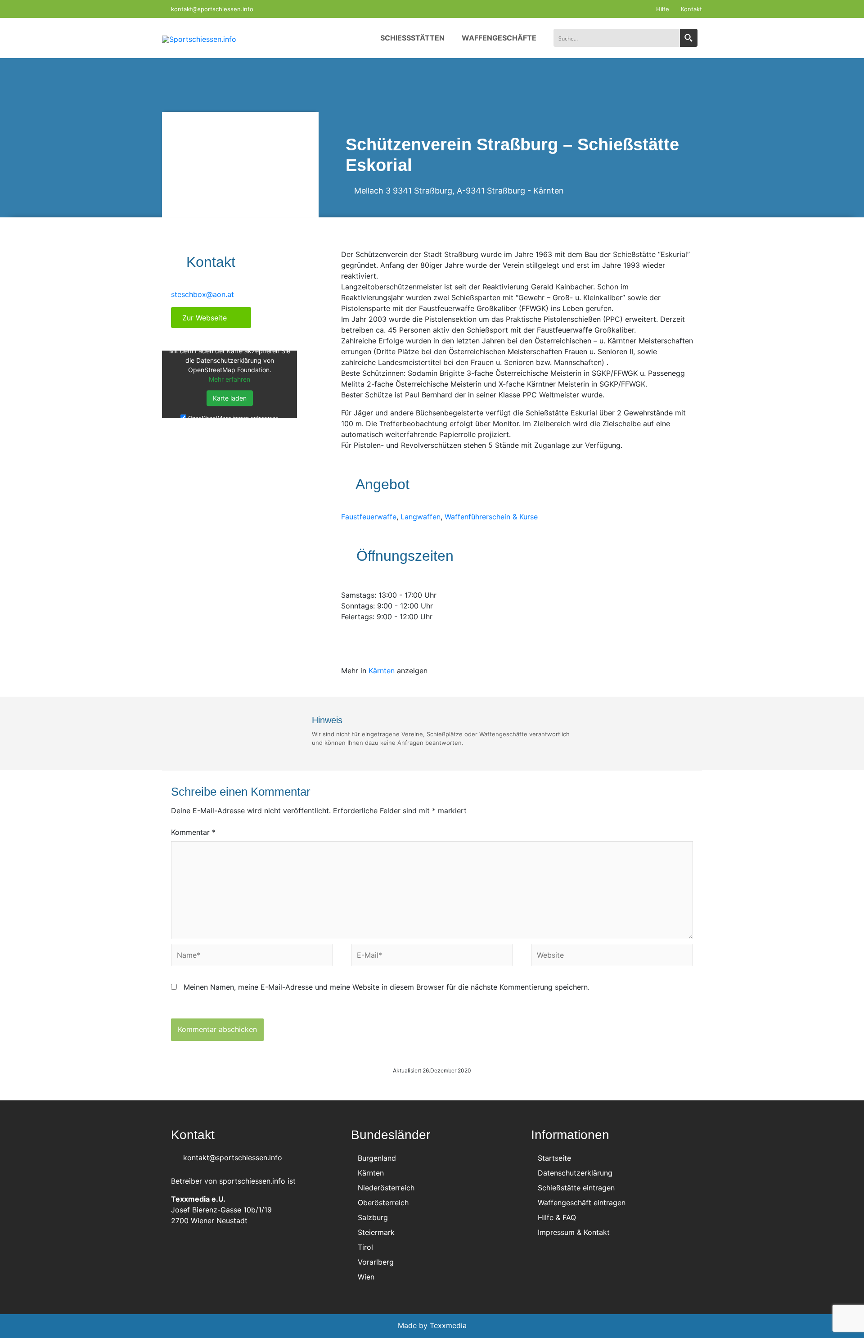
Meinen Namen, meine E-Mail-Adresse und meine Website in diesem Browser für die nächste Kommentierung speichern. (387, 986)
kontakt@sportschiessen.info (211, 9)
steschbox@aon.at (202, 294)
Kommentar (193, 832)
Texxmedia (448, 1325)
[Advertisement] (240, 501)
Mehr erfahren (229, 379)
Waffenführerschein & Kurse (491, 516)
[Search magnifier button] (689, 38)
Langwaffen (420, 516)
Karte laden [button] (230, 398)
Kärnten (548, 190)
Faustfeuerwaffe (368, 516)
